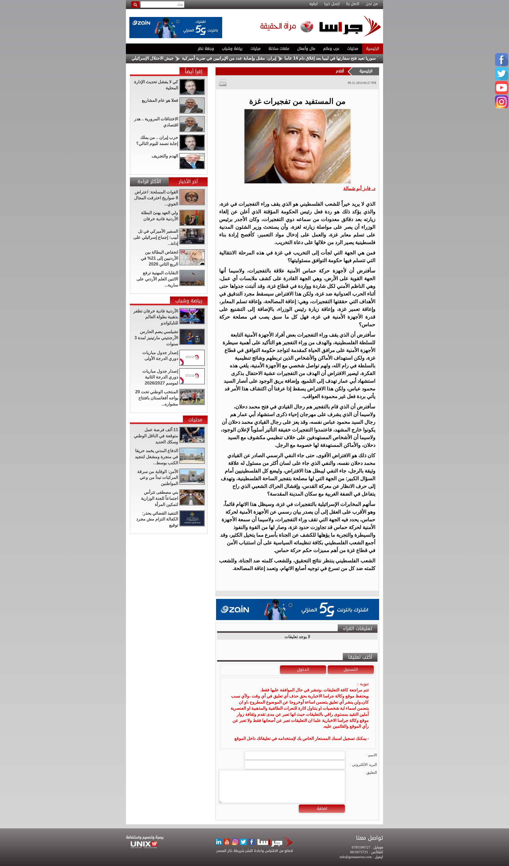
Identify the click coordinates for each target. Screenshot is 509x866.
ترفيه (313, 4)
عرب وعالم (331, 48)
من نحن (372, 4)
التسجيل (351, 669)
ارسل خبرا (332, 4)
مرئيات (256, 48)
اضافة (322, 808)
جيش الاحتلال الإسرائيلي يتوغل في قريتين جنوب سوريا (150, 58)
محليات (352, 48)
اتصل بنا (352, 4)
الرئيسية (372, 48)
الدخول (303, 669)
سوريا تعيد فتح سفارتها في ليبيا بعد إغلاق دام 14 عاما (354, 58)
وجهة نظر (206, 48)
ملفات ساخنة (279, 48)
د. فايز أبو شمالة (359, 188)
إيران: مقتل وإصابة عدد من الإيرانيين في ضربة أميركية (253, 58)
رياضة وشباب (232, 48)
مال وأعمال (306, 48)
